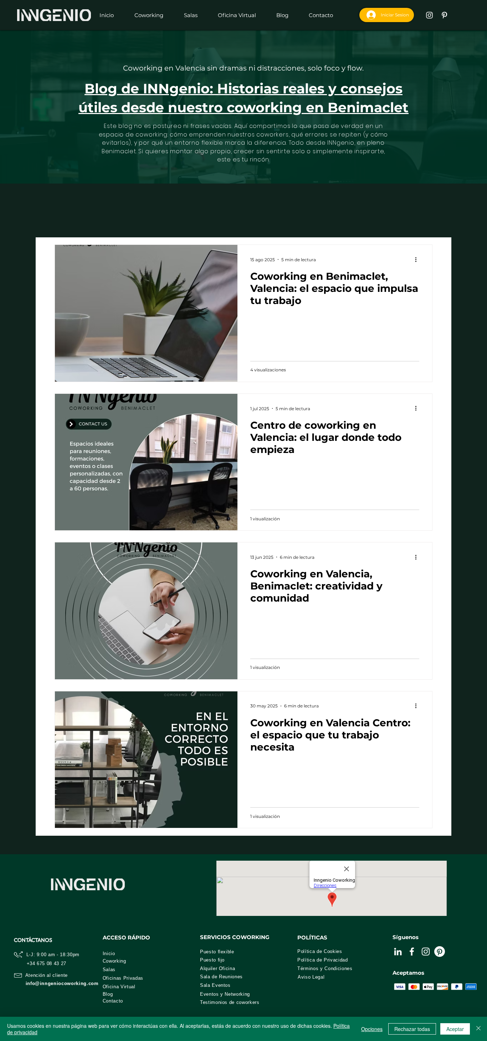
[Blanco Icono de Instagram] (429, 15)
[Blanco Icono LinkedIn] (398, 951)
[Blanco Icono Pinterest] (444, 15)
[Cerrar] (478, 1028)
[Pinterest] (439, 951)
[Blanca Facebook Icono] (411, 951)
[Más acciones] (418, 259)
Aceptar (455, 1028)
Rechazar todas (412, 1028)
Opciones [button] (372, 1028)
